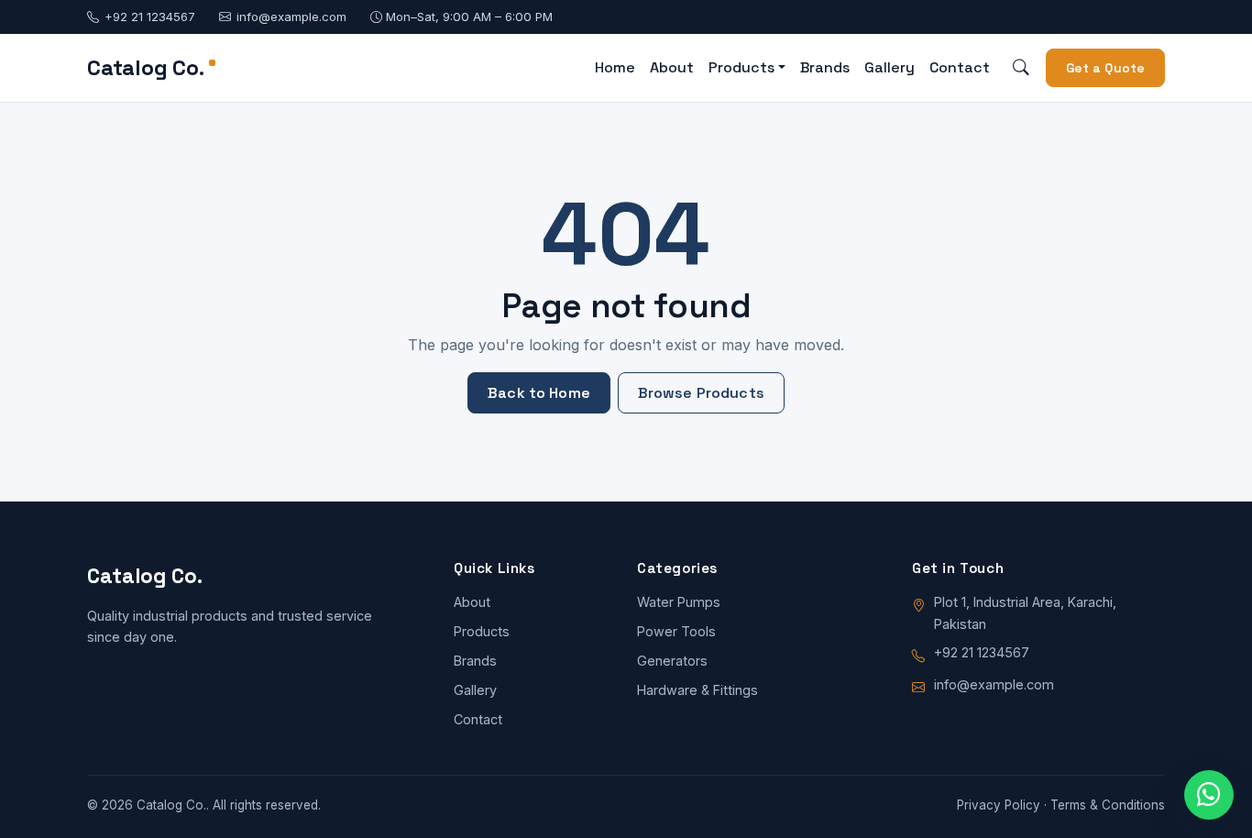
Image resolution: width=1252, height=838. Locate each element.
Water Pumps (678, 602)
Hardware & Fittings (697, 690)
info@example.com (291, 16)
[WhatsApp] (1209, 795)
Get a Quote (1106, 68)
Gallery (889, 67)
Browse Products (701, 392)
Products (482, 631)
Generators (672, 660)
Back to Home (539, 392)
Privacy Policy (998, 805)
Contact (959, 67)
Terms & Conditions (1107, 805)
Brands (825, 67)
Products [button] (741, 67)
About (672, 67)
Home (615, 67)
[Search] (1021, 68)
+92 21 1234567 (149, 16)
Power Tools (676, 631)
